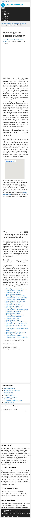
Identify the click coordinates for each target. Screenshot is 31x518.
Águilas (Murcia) (8, 394)
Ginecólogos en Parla (12, 318)
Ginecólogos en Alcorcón (13, 292)
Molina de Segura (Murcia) (12, 390)
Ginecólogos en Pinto (12, 320)
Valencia (6, 15)
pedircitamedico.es (7, 516)
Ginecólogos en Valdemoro (14, 335)
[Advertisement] (15, 60)
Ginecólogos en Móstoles (13, 316)
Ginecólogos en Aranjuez (13, 294)
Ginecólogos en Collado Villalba (15, 299)
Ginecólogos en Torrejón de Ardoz (16, 332)
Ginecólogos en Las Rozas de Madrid (17, 310)
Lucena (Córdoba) (9, 402)
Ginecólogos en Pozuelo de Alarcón (16, 322)
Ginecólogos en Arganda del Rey (15, 296)
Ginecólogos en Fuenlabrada (14, 304)
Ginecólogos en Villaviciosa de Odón (17, 337)
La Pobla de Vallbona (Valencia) (13, 401)
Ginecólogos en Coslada (13, 303)
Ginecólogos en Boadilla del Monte (16, 297)
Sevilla (6, 18)
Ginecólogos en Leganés (13, 311)
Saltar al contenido (6, 1)
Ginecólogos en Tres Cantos (14, 334)
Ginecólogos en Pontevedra (11, 349)
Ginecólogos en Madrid (19, 23)
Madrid (6, 17)
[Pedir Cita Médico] (12, 6)
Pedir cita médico (6, 23)
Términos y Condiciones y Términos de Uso (17, 513)
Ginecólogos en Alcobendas (14, 291)
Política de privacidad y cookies (13, 512)
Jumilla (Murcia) (8, 392)
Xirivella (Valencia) (9, 395)
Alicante (6, 20)
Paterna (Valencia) (9, 388)
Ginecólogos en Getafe (13, 308)
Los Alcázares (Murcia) (10, 397)
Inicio (5, 11)
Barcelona (7, 13)
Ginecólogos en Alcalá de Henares (16, 289)
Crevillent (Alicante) (9, 399)
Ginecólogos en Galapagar (14, 306)
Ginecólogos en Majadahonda (15, 315)
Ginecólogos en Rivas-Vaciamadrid (16, 323)
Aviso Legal (7, 510)
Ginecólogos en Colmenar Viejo (15, 301)
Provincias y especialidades (9, 409)
